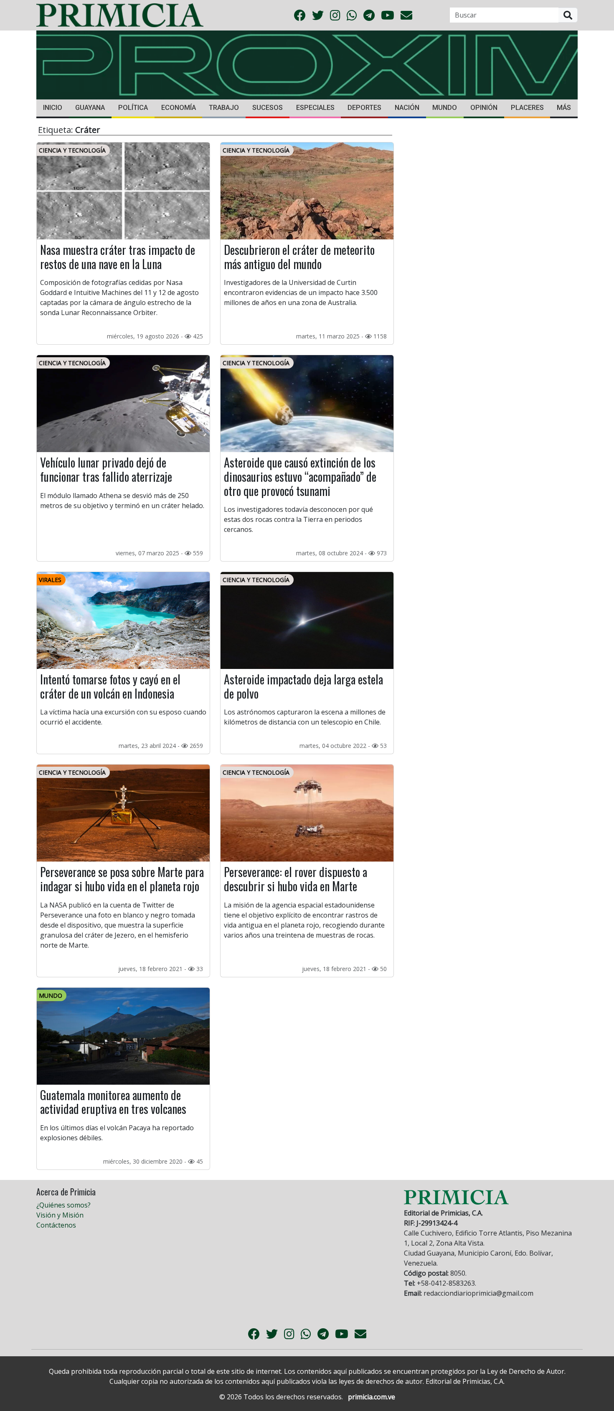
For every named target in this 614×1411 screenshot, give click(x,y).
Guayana (90, 108)
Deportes (364, 108)
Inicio (52, 108)
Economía (178, 108)
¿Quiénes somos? (63, 1205)
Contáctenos (56, 1225)
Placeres (527, 108)
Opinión (483, 108)
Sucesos (267, 108)
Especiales (315, 108)
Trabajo (224, 108)
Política (133, 108)
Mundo (444, 108)
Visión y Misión (60, 1215)
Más (564, 108)
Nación (407, 108)
